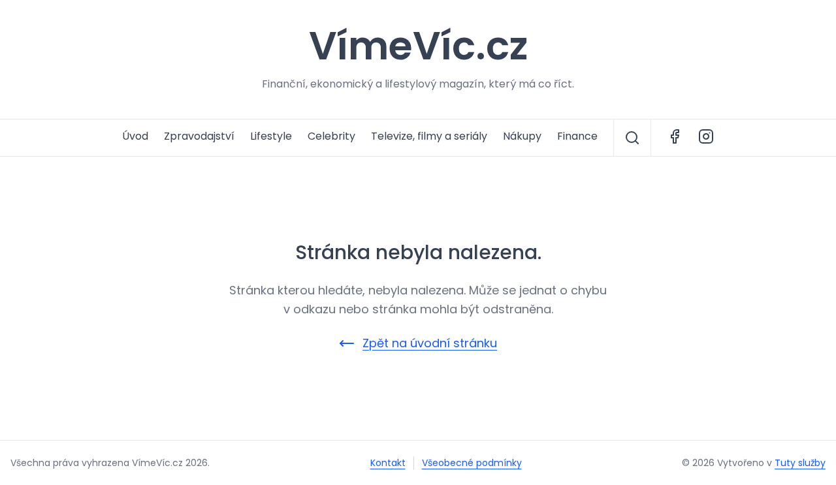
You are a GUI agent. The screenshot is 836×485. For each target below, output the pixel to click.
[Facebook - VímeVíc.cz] (675, 137)
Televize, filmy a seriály (429, 136)
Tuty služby (800, 462)
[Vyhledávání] (632, 137)
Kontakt (388, 462)
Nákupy (522, 136)
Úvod (135, 136)
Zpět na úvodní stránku (429, 343)
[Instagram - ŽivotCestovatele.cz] (706, 137)
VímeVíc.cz (418, 45)
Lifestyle (271, 136)
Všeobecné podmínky (472, 462)
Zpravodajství (199, 136)
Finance (577, 136)
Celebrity (331, 136)
